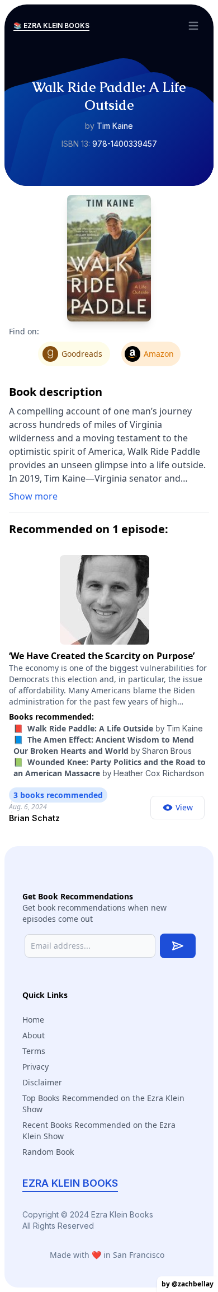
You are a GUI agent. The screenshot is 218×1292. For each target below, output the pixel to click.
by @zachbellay (188, 1284)
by (108, 728)
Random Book (48, 1151)
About (33, 1035)
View (184, 807)
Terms (33, 1051)
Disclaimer (42, 1082)
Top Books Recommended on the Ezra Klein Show (103, 1103)
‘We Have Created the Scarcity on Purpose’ (102, 656)
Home (33, 1019)
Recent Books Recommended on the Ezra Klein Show (99, 1130)
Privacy (35, 1066)
